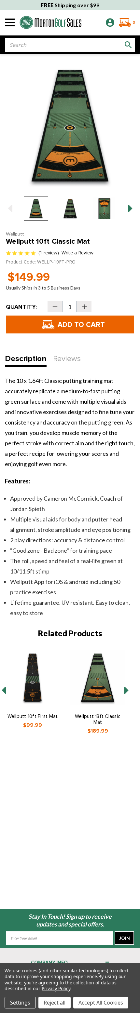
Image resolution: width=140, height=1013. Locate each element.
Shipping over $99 (70, 5)
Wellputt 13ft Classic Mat (97, 719)
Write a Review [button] (77, 253)
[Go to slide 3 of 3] (4, 690)
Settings (20, 1002)
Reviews (67, 358)
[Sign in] (110, 23)
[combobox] (70, 45)
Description (26, 358)
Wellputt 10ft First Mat (32, 716)
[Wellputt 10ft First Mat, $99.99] (32, 677)
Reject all (54, 1002)
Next (130, 208)
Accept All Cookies (100, 1002)
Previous (10, 208)
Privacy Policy (56, 988)
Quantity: (21, 306)
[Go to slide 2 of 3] (126, 690)
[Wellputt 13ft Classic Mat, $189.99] (97, 677)
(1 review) (48, 253)
